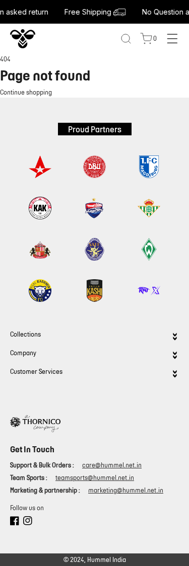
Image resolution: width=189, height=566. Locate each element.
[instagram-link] (27, 522)
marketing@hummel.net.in (125, 490)
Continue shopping (26, 92)
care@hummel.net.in (112, 465)
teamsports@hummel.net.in (94, 477)
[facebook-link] (14, 522)
